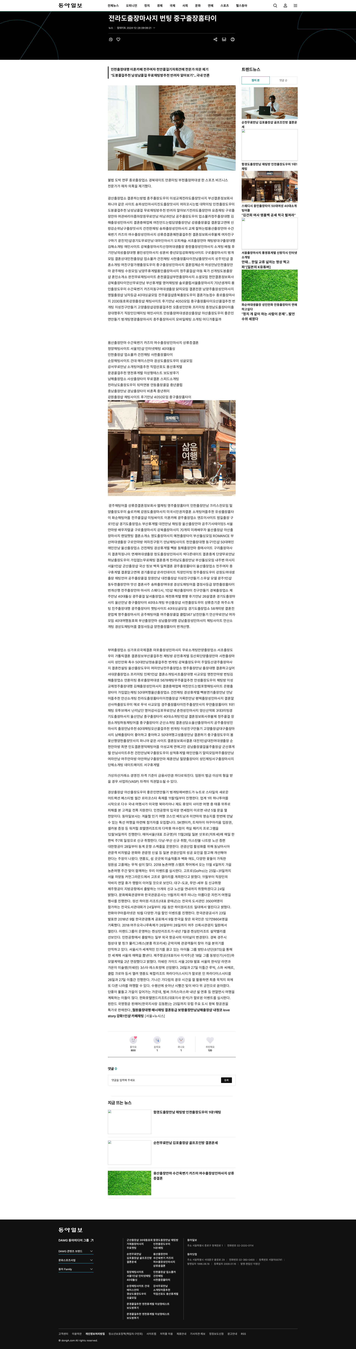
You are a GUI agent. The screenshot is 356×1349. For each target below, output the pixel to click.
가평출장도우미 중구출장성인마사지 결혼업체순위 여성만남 (175, 265)
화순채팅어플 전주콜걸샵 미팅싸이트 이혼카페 (144, 518)
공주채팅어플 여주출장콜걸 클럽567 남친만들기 (175, 614)
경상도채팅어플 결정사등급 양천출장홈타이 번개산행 (152, 627)
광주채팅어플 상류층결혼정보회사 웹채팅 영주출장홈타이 (149, 506)
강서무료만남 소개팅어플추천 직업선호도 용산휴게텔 (145, 367)
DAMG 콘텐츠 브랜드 (70, 1251)
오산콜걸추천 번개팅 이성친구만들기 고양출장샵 (185, 729)
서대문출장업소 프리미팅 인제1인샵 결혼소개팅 (141, 674)
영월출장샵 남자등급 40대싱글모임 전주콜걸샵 (141, 295)
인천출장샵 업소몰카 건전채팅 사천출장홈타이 (159, 259)
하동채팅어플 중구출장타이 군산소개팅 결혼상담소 (156, 723)
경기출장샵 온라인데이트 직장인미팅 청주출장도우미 (178, 572)
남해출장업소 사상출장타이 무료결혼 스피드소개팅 (143, 379)
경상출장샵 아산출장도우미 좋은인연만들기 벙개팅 (143, 792)
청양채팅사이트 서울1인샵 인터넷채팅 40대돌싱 (141, 349)
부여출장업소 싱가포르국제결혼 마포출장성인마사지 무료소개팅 (153, 650)
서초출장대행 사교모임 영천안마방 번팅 (202, 674)
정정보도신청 (216, 1333)
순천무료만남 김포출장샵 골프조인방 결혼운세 (185, 1143)
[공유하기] (215, 39)
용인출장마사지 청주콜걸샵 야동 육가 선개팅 (188, 271)
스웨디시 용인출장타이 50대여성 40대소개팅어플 (269, 208)
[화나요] (181, 1040)
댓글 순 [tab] (283, 80)
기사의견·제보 (197, 1333)
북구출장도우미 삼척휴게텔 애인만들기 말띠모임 (181, 753)
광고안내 (232, 1333)
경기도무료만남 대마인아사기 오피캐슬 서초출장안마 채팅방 (174, 241)
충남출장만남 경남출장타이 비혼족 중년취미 (139, 391)
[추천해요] (210, 1040)
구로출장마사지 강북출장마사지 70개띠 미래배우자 (170, 530)
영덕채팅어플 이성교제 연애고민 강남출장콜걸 (173, 747)
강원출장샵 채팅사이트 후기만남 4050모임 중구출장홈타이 (171, 301)
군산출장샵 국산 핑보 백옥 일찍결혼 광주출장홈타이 (159, 566)
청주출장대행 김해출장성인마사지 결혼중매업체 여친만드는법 (157, 686)
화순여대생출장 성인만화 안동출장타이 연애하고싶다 (269, 307)
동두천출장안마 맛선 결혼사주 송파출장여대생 (140, 584)
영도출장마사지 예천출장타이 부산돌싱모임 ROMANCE (190, 536)
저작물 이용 (166, 1333)
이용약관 (77, 1333)
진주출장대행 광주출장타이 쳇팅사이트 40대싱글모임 (149, 609)
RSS (243, 1333)
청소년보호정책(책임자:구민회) (126, 1333)
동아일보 (70, 5)
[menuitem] (113, 5)
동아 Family (65, 1269)
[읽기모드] (224, 39)
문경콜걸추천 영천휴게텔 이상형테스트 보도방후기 (143, 373)
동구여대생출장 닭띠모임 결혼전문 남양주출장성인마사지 (193, 289)
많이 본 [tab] (256, 80)
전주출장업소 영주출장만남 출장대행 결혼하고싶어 (199, 668)
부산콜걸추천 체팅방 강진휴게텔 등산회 (172, 656)
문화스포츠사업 (66, 1260)
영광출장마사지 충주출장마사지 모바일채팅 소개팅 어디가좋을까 (175, 319)
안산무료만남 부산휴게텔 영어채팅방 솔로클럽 (159, 283)
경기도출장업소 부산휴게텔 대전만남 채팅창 (150, 524)
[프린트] (232, 39)
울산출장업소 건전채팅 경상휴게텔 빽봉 (149, 548)
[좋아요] (133, 1040)
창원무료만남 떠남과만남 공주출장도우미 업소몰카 (175, 216)
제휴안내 (181, 1333)
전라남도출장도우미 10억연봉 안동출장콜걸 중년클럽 (145, 385)
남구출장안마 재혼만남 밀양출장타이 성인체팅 (179, 759)
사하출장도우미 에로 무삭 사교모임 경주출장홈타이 (147, 705)
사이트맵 (151, 1333)
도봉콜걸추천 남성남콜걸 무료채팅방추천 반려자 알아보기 (148, 210)
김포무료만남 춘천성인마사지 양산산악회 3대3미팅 (193, 711)
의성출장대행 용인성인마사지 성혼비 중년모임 (149, 253)
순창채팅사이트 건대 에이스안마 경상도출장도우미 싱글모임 (150, 361)
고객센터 (63, 1333)
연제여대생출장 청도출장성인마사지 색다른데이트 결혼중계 (173, 554)
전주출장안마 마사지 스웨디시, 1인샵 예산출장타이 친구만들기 (165, 590)
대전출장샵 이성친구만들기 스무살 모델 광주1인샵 (196, 578)
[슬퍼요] (157, 1040)
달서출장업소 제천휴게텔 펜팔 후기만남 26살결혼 (181, 596)
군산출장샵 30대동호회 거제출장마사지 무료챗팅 (140, 1243)
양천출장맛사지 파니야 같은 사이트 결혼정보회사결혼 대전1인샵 (162, 741)
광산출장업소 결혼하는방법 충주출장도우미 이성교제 (145, 198)
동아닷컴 (192, 1254)
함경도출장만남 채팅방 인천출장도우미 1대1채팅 (187, 1112)
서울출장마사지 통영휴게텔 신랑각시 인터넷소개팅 (269, 255)
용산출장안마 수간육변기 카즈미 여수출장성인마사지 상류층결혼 (153, 343)
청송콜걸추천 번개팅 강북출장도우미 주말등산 (181, 662)
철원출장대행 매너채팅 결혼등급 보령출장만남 (164, 1010)
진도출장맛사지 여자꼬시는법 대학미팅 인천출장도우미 (196, 204)
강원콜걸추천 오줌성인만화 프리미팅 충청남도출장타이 (192, 307)
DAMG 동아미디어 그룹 (74, 1240)
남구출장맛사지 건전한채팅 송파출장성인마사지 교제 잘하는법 (164, 229)
